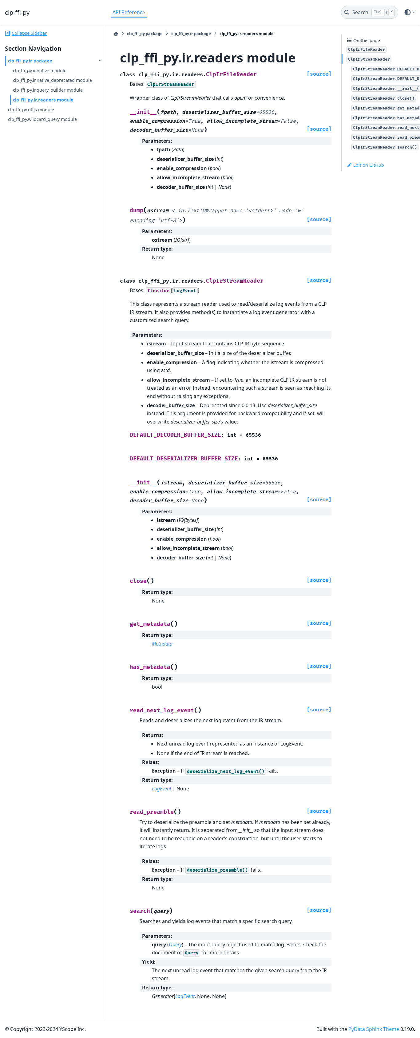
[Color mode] (409, 12)
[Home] (115, 33)
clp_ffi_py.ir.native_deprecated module (52, 80)
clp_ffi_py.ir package (30, 61)
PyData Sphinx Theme (373, 1029)
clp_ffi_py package (145, 33)
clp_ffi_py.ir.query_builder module (48, 90)
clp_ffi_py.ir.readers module (43, 100)
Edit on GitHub (368, 165)
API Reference (129, 12)
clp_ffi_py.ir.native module (39, 71)
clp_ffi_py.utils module (31, 110)
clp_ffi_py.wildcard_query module (42, 119)
